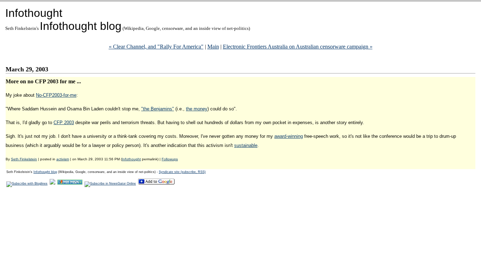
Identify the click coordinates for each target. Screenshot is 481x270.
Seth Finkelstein (24, 159)
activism (62, 159)
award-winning (288, 136)
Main (213, 47)
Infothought (33, 13)
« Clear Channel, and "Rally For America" (156, 47)
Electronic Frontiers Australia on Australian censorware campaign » (298, 47)
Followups (170, 159)
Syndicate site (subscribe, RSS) (182, 172)
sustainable (245, 145)
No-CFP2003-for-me (56, 95)
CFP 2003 (64, 122)
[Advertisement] (134, 209)
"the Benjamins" (157, 108)
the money (196, 108)
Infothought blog (80, 26)
